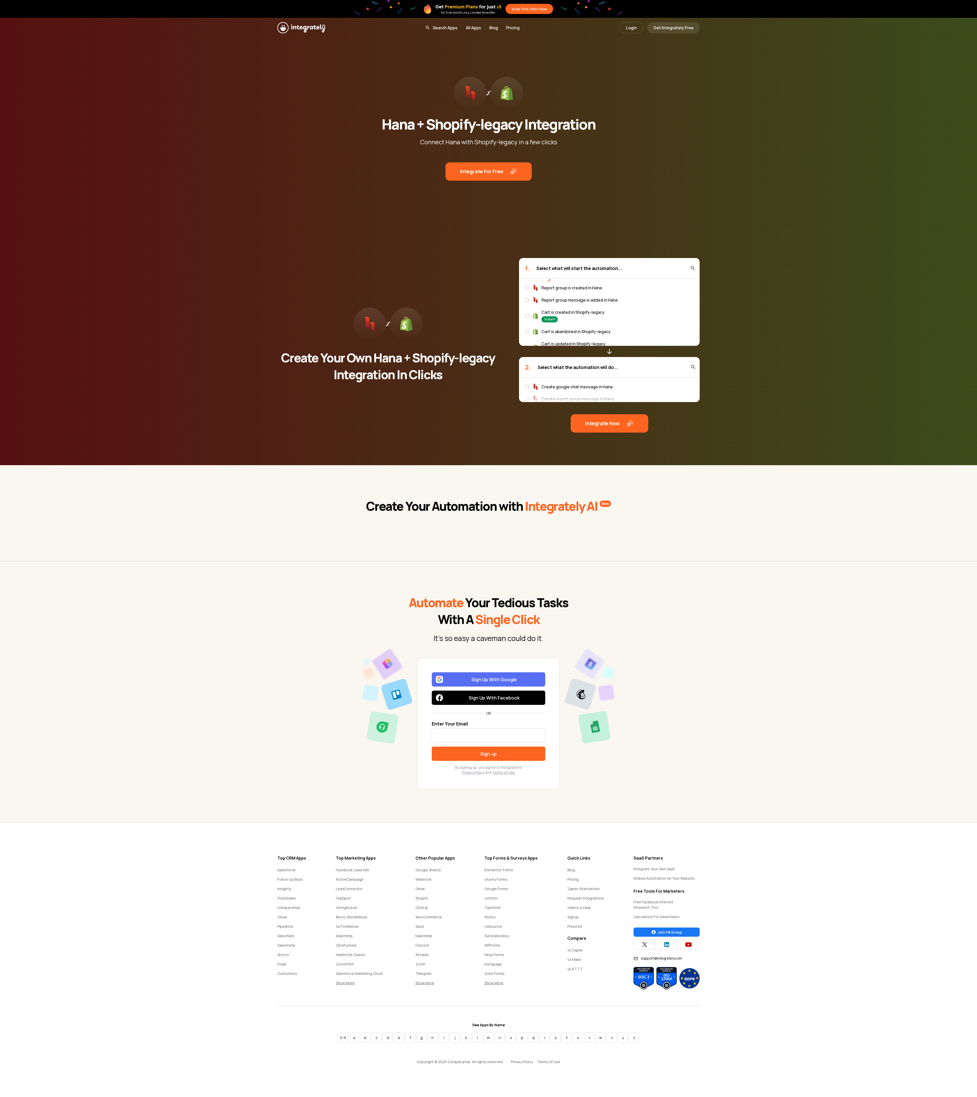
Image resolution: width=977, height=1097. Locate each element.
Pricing (513, 28)
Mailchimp (344, 935)
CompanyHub (288, 907)
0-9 (343, 1037)
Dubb (281, 964)
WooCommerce (428, 917)
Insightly (284, 888)
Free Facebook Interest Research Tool (653, 905)
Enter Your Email (450, 724)
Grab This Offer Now (529, 9)
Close (282, 917)
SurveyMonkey (496, 935)
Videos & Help (579, 907)
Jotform (491, 898)
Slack (419, 926)
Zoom (420, 964)
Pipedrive (285, 926)
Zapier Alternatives (583, 888)
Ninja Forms (494, 954)
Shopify (421, 898)
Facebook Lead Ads (352, 869)
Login (631, 28)
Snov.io (283, 954)
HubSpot (343, 898)
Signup (573, 917)
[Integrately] (301, 28)
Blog (493, 28)
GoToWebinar (347, 926)
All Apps (473, 28)
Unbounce (493, 926)
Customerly (287, 973)
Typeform (492, 907)
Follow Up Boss (290, 879)
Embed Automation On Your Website (664, 878)
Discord (422, 945)
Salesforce (286, 869)
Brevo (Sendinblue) (352, 917)
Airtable (422, 954)
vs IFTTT (575, 968)
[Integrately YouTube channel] (688, 944)
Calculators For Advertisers (657, 916)
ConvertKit (345, 964)
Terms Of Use (548, 1061)
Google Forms (496, 888)
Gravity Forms (495, 879)
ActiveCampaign (350, 879)
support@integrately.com (661, 958)
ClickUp (421, 907)
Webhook (423, 879)
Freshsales (286, 898)
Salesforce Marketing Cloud (359, 973)
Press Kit (574, 926)
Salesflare (285, 935)
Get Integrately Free (673, 28)
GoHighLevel (346, 907)
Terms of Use (503, 772)
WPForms (492, 945)
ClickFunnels (346, 945)
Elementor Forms (498, 869)
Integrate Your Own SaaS (654, 868)
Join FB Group (670, 932)
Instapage (493, 964)
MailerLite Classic (350, 954)
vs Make (574, 959)
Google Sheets (428, 869)
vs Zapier (575, 950)
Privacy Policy (473, 772)
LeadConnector (349, 888)
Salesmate (286, 945)
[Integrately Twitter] (644, 944)
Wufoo (490, 917)
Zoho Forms (494, 973)
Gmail (420, 888)
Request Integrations (585, 898)
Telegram (423, 973)
